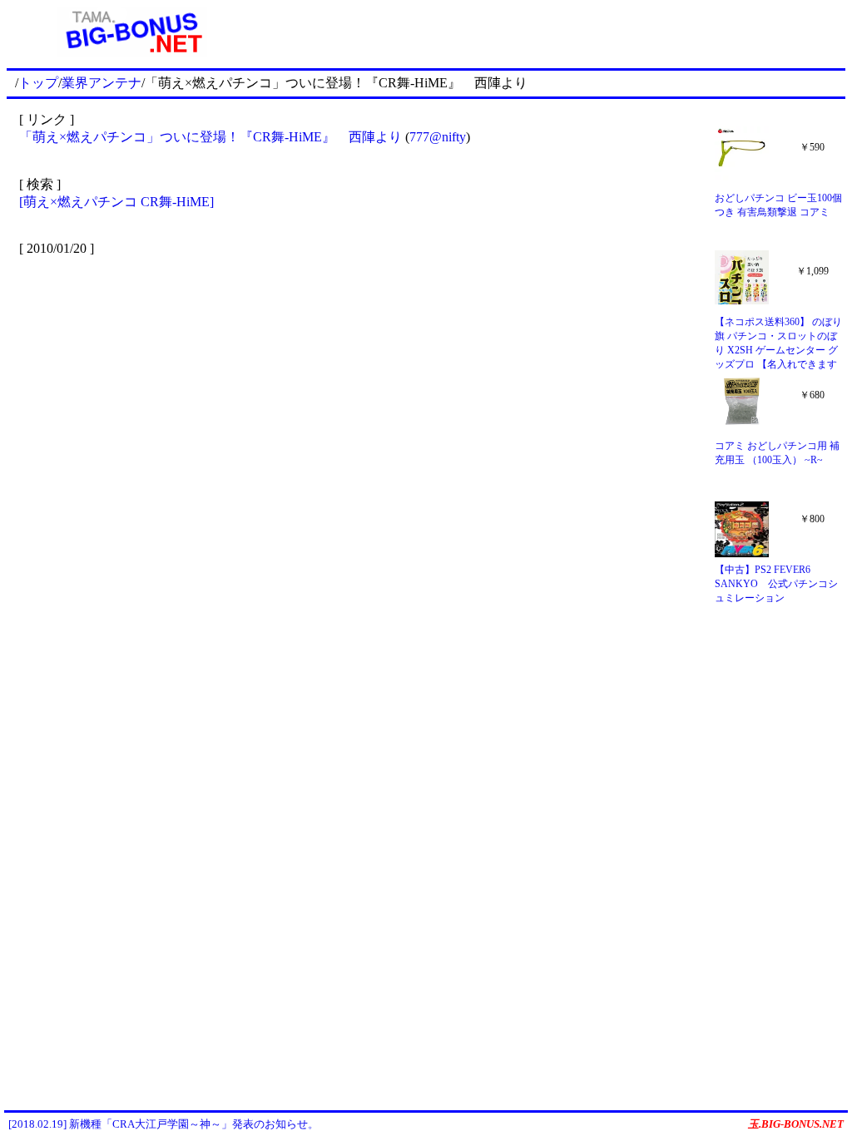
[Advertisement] (551, 32)
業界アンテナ (101, 83)
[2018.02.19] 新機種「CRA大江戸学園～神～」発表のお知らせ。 (163, 1124)
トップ (38, 83)
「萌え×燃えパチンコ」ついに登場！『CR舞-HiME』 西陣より (210, 137)
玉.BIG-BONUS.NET (796, 1124)
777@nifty (437, 137)
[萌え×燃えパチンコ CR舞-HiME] (116, 202)
